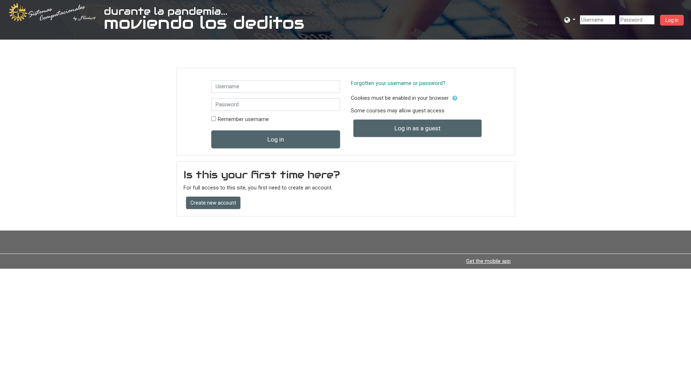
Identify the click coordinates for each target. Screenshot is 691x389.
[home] (53, 12)
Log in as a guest (417, 128)
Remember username (243, 119)
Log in (275, 139)
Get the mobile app (488, 261)
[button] (570, 19)
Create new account (213, 203)
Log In (671, 20)
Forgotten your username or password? (398, 83)
